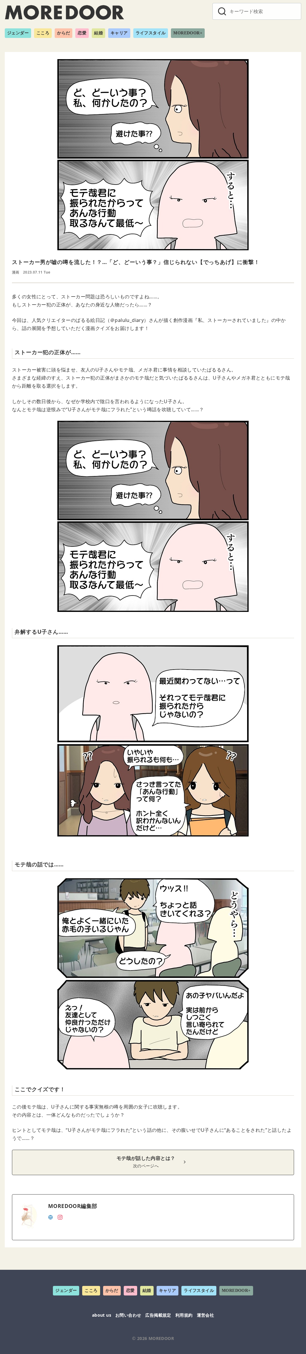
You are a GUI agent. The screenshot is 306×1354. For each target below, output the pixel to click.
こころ (42, 33)
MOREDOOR (161, 1338)
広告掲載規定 (158, 1315)
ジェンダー (18, 33)
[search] (222, 11)
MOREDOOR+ (187, 33)
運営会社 (205, 1315)
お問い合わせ (128, 1315)
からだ (63, 33)
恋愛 (82, 33)
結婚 (98, 33)
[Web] (50, 1216)
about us (101, 1315)
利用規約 (184, 1315)
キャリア (119, 33)
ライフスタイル (151, 33)
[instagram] (60, 1216)
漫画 (15, 272)
